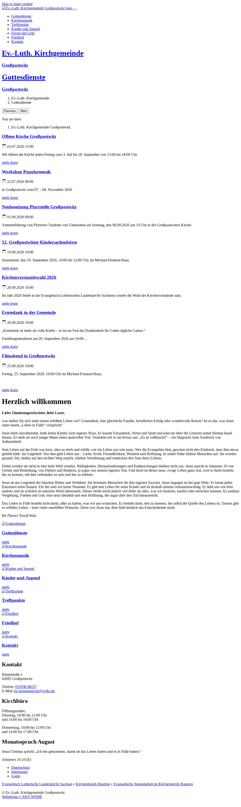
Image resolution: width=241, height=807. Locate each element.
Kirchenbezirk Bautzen (93, 784)
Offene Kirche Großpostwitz (29, 136)
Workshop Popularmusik (26, 171)
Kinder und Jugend (21, 577)
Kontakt (10, 645)
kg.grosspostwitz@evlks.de (34, 691)
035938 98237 (26, 687)
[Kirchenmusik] (14, 546)
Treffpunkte (13, 600)
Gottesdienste (14, 532)
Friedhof (10, 622)
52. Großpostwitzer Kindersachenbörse (39, 242)
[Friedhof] (10, 614)
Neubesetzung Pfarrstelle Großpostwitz (39, 206)
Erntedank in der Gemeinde (29, 312)
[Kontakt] (10, 636)
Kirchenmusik (15, 555)
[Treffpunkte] (12, 591)
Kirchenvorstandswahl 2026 (29, 277)
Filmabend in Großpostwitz (28, 355)
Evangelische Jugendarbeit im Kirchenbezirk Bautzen (153, 784)
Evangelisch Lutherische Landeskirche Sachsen (37, 784)
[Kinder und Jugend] (18, 569)
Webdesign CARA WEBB (22, 797)
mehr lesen (10, 163)
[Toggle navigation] (75, 9)
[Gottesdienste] (14, 524)
